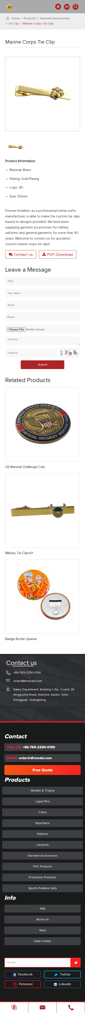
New (42, 930)
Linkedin (64, 984)
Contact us (23, 255)
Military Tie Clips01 (19, 553)
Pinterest (25, 984)
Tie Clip (13, 23)
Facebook (25, 974)
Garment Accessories (55, 18)
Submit (42, 364)
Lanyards (42, 844)
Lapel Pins (43, 801)
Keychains (43, 823)
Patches (42, 834)
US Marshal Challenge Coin (25, 467)
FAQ (42, 908)
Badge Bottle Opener (21, 639)
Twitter (65, 974)
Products (30, 18)
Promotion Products (42, 877)
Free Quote (42, 770)
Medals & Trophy (42, 790)
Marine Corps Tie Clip (38, 23)
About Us (42, 919)
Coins (43, 812)
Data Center (42, 941)
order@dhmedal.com (27, 681)
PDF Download (59, 255)
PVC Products (42, 866)
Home (15, 18)
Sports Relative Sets (42, 888)
